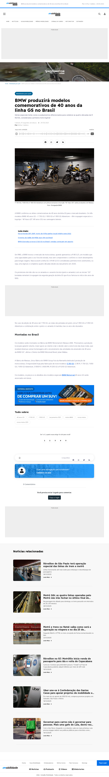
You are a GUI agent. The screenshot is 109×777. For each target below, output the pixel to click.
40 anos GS (20, 417)
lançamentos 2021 (55, 417)
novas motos (82, 417)
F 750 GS (31, 417)
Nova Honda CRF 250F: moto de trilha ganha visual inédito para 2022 (44, 234)
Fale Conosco (73, 763)
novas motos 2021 (22, 422)
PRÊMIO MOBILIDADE (42, 21)
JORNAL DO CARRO (57, 21)
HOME (7, 21)
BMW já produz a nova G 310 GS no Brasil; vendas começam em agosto (45, 242)
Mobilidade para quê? (14, 83)
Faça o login (54, 497)
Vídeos (63, 769)
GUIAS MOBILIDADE (27, 21)
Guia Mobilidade (35, 763)
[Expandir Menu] (4, 14)
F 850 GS (42, 417)
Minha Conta (61, 763)
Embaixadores (48, 763)
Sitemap (84, 763)
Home (6, 83)
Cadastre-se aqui (44, 473)
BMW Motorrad (68, 375)
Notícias (35, 769)
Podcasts (49, 769)
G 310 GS (70, 364)
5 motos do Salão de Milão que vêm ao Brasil (35, 238)
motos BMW (69, 417)
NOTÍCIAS (15, 21)
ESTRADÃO (79, 21)
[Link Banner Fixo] (54, 395)
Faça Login (103, 763)
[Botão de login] (104, 14)
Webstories (79, 769)
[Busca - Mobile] (99, 14)
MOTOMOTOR (70, 21)
